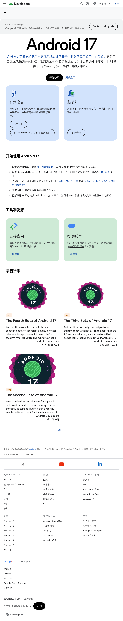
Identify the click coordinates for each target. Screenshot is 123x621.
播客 (6, 508)
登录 (117, 3)
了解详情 (76, 132)
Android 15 (9, 530)
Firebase (8, 578)
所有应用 (18, 124)
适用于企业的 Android (14, 484)
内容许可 (33, 449)
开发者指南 (48, 525)
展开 (61, 430)
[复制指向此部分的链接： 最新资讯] (24, 271)
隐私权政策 (48, 499)
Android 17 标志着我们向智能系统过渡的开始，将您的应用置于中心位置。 (57, 57)
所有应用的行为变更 (67, 181)
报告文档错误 (89, 525)
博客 (6, 503)
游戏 (45, 479)
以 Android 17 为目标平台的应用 (32, 132)
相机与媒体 (48, 494)
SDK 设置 (105, 172)
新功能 (73, 102)
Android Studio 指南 (52, 521)
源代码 (7, 494)
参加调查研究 (89, 535)
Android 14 (9, 535)
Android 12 (9, 545)
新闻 (6, 499)
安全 (6, 489)
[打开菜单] (5, 3)
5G (44, 503)
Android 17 (9, 521)
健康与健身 (48, 489)
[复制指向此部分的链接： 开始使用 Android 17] (43, 156)
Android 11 (9, 549)
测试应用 (70, 77)
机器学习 (47, 484)
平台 (6, 12)
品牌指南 (28, 599)
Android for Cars (91, 494)
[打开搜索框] (82, 3)
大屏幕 (86, 479)
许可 (19, 599)
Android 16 (9, 525)
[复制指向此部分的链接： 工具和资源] (28, 210)
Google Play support (92, 530)
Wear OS (87, 484)
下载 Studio (48, 535)
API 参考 (47, 530)
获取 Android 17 (45, 166)
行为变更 (17, 102)
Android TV (88, 499)
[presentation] (61, 156)
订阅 (39, 606)
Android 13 (9, 540)
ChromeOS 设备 (91, 489)
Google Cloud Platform (15, 583)
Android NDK (49, 540)
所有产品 (8, 588)
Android (7, 479)
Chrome (7, 573)
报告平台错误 (89, 521)
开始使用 (54, 77)
